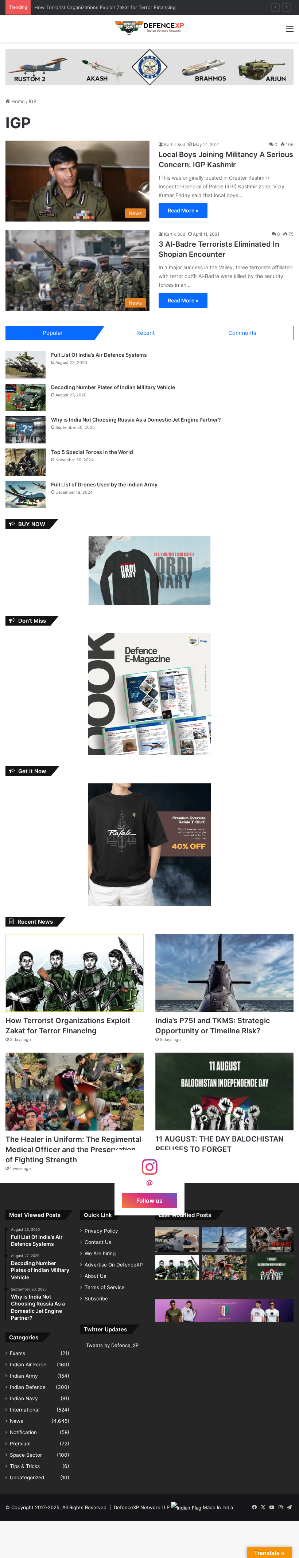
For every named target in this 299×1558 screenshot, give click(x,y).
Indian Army (24, 1376)
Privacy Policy (101, 1231)
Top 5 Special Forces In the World (92, 452)
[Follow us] (149, 1170)
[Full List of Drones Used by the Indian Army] (25, 494)
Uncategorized (27, 1477)
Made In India (218, 1507)
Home (17, 101)
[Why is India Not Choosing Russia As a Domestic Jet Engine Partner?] (25, 429)
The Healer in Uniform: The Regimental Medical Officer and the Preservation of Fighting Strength (73, 1149)
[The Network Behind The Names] (271, 1239)
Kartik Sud (174, 144)
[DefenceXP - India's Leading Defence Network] (149, 28)
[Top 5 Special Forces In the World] (25, 462)
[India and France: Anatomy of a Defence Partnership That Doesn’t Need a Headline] (177, 1239)
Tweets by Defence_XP (112, 1345)
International (24, 1410)
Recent (145, 332)
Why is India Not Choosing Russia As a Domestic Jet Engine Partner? (136, 419)
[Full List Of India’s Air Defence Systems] (25, 365)
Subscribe (96, 1298)
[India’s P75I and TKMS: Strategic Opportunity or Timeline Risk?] (224, 972)
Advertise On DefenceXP (114, 1265)
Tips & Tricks (25, 1466)
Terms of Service (105, 1287)
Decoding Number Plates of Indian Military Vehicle (113, 387)
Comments (242, 332)
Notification (23, 1432)
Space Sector (26, 1455)
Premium (20, 1444)
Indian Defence (28, 1387)
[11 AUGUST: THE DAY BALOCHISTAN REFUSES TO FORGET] (224, 1091)
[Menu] (290, 31)
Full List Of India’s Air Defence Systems (99, 355)
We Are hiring (100, 1253)
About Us (95, 1276)
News (16, 1421)
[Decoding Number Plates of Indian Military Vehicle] (25, 397)
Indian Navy (24, 1398)
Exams (17, 1353)
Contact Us (98, 1242)
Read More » (183, 210)
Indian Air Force (28, 1364)
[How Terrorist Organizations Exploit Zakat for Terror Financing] (74, 972)
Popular (53, 332)
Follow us (149, 1200)
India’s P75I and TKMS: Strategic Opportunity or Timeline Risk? (104, 7)
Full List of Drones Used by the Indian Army (104, 484)
